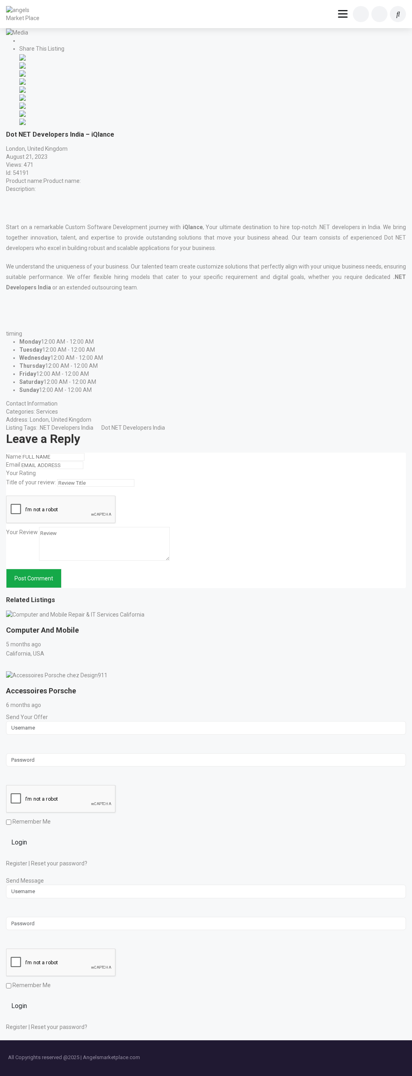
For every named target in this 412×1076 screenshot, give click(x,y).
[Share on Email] (22, 121)
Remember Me (31, 821)
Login (19, 842)
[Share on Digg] (22, 81)
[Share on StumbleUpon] (22, 113)
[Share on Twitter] (22, 64)
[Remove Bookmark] (24, 41)
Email (13, 464)
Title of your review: (31, 482)
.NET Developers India (66, 427)
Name (13, 456)
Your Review (22, 532)
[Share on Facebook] (22, 56)
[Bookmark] (11, 623)
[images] (17, 32)
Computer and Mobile (42, 630)
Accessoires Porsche (41, 691)
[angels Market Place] (25, 14)
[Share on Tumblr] (22, 105)
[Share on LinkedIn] (22, 73)
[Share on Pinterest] (22, 97)
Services (47, 411)
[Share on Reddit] (22, 89)
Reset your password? (59, 863)
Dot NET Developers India (133, 427)
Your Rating (21, 473)
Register (16, 863)
